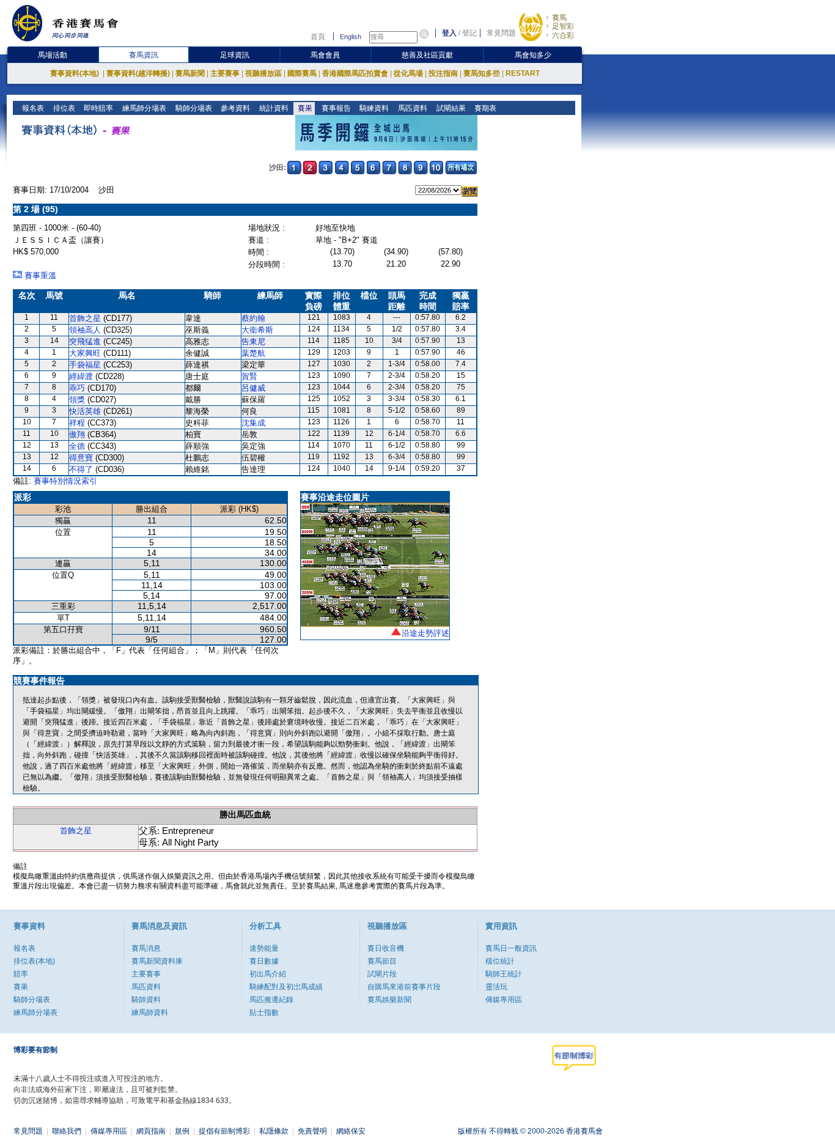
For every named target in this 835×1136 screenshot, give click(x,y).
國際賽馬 (302, 73)
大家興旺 (85, 353)
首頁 (318, 36)
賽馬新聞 (190, 73)
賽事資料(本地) (75, 73)
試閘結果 (450, 108)
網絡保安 (351, 1131)
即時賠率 (97, 108)
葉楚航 (253, 353)
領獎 (77, 399)
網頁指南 (151, 1131)
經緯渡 (81, 376)
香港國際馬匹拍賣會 (355, 73)
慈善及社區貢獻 (427, 55)
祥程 (77, 422)
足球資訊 (234, 55)
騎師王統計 (503, 974)
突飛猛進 (85, 341)
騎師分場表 (193, 108)
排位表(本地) (34, 961)
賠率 (20, 974)
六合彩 (563, 35)
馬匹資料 (411, 108)
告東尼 (253, 341)
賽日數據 (264, 961)
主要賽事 (225, 73)
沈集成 (253, 422)
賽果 (304, 108)
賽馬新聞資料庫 (157, 961)
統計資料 (273, 108)
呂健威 (253, 388)
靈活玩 (496, 987)
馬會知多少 (533, 55)
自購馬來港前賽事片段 (404, 987)
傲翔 (77, 434)
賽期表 (484, 108)
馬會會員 (325, 55)
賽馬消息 (146, 948)
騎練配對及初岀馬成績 (286, 987)
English (350, 36)
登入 (449, 33)
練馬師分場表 (143, 108)
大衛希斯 (257, 329)
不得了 (81, 469)
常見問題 (501, 33)
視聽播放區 (263, 73)
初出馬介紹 (267, 974)
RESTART (523, 73)
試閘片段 (382, 974)
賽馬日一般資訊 (511, 948)
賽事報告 (335, 108)
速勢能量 (264, 948)
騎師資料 (146, 999)
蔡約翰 (253, 318)
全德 (77, 446)
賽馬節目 (382, 961)
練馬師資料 (149, 1012)
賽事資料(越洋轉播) (138, 73)
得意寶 (81, 457)
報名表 (32, 108)
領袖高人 (85, 329)
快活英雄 (85, 411)
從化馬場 (408, 73)
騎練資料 (373, 108)
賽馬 (559, 17)
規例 (182, 1131)
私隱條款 (274, 1131)
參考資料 (234, 108)
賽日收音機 (385, 948)
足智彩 (563, 26)
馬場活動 (52, 55)
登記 (469, 33)
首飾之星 (85, 318)
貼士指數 (264, 1012)
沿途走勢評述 (425, 633)
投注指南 (443, 73)
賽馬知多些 (481, 73)
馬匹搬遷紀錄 (271, 999)
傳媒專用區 (503, 999)
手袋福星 (85, 364)
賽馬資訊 (143, 55)
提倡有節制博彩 (224, 1131)
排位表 (63, 108)
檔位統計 (500, 961)
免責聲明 (312, 1131)
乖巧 (77, 388)
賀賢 (249, 376)
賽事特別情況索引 (65, 480)
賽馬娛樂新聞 (389, 999)
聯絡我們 (66, 1131)
